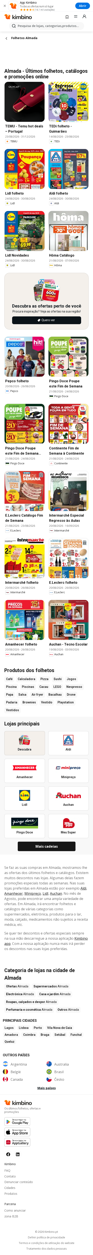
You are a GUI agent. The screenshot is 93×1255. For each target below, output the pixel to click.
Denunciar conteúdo (18, 1182)
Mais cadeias (46, 846)
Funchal (76, 1034)
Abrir (82, 6)
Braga (45, 1034)
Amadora (11, 1034)
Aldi (83, 888)
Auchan (56, 893)
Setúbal (60, 1034)
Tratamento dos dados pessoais (46, 1248)
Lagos (9, 1028)
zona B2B (11, 1216)
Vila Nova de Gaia (59, 1028)
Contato (10, 1176)
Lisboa (24, 1028)
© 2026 (46, 1232)
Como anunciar (15, 1210)
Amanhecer (13, 893)
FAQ (7, 1170)
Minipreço (32, 893)
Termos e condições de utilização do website (46, 1243)
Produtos (10, 1194)
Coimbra (29, 1034)
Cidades (9, 1188)
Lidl (45, 893)
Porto (38, 1028)
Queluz (9, 1041)
